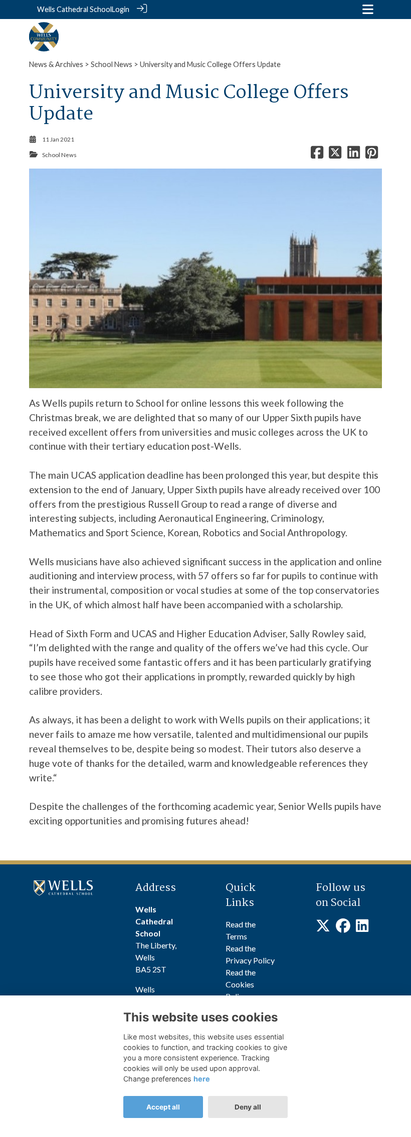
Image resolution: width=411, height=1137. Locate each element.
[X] (323, 928)
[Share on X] (335, 155)
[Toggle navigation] (368, 9)
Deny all (248, 1107)
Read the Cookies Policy (241, 984)
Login (120, 9)
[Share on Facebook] (317, 155)
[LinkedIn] (362, 928)
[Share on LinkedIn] (353, 155)
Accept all (163, 1107)
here (201, 1078)
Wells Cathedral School (74, 9)
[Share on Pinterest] (371, 155)
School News (111, 64)
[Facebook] (343, 928)
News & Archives (56, 64)
